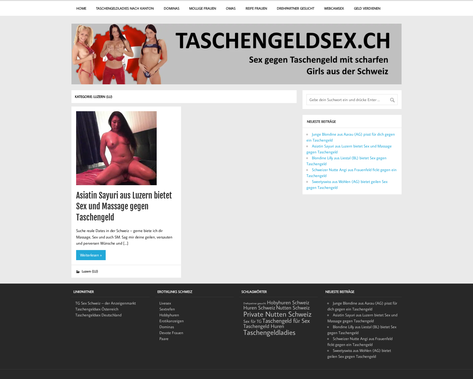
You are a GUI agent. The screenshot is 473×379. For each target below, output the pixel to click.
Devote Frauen (171, 332)
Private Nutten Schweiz (277, 314)
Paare (164, 338)
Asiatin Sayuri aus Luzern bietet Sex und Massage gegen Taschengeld (124, 207)
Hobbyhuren (169, 314)
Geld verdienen (367, 8)
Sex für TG (252, 321)
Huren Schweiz (259, 307)
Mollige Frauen (202, 8)
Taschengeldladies (269, 332)
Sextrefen (167, 309)
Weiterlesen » (91, 255)
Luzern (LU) (90, 271)
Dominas (171, 8)
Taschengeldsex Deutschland (98, 314)
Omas (231, 8)
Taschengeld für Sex (286, 321)
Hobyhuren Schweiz (288, 302)
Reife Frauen (256, 8)
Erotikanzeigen (171, 320)
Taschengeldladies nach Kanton (125, 8)
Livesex (165, 303)
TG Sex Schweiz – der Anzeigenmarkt (105, 303)
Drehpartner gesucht (295, 8)
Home (81, 8)
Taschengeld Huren (263, 326)
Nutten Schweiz (293, 307)
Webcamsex (334, 8)
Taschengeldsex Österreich (96, 309)
